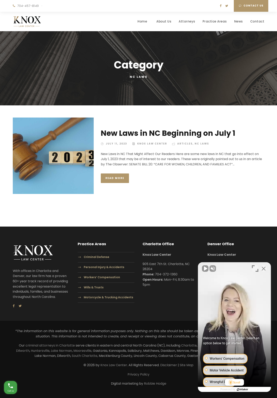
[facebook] (221, 6)
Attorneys (187, 21)
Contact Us (253, 5)
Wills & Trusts (94, 287)
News (238, 21)
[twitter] (226, 6)
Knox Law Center (152, 143)
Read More (114, 178)
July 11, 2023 (116, 143)
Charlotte (189, 345)
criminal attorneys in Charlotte (50, 345)
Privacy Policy (138, 374)
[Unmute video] (205, 268)
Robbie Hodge (155, 383)
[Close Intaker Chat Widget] (263, 268)
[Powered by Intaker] (242, 389)
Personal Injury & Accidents (104, 267)
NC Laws (202, 143)
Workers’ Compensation (102, 277)
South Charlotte (84, 355)
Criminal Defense (96, 257)
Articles (185, 143)
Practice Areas (215, 21)
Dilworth (22, 350)
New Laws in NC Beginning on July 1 (168, 133)
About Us (163, 21)
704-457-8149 (28, 6)
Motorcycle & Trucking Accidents (108, 297)
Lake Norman (61, 350)
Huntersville (40, 350)
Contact (257, 21)
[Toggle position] (255, 268)
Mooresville (82, 350)
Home (142, 21)
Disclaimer (168, 365)
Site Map (186, 365)
